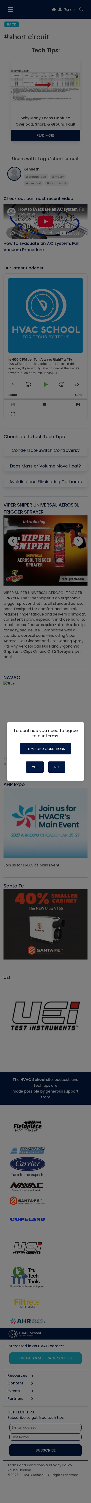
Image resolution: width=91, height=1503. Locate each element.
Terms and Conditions (45, 748)
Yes (35, 767)
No (56, 767)
